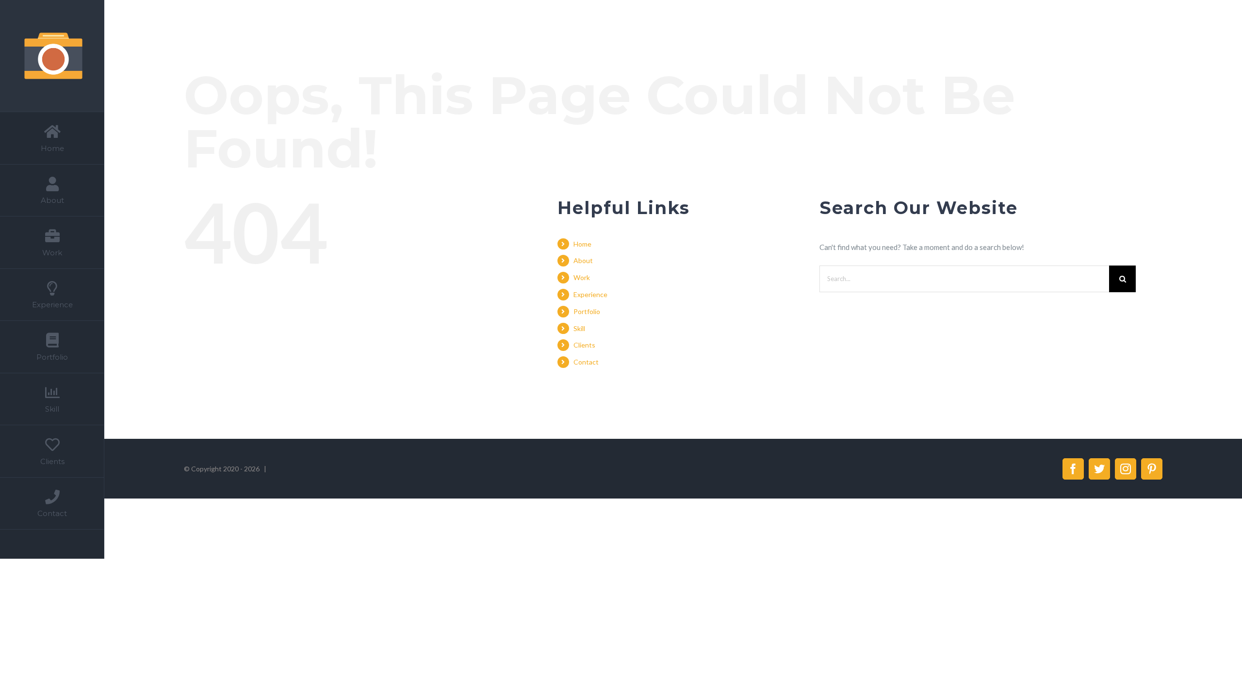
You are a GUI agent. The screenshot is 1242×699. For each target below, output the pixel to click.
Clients (584, 345)
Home (582, 244)
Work (581, 277)
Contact (586, 362)
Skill (579, 328)
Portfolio (586, 311)
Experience (590, 294)
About (583, 260)
